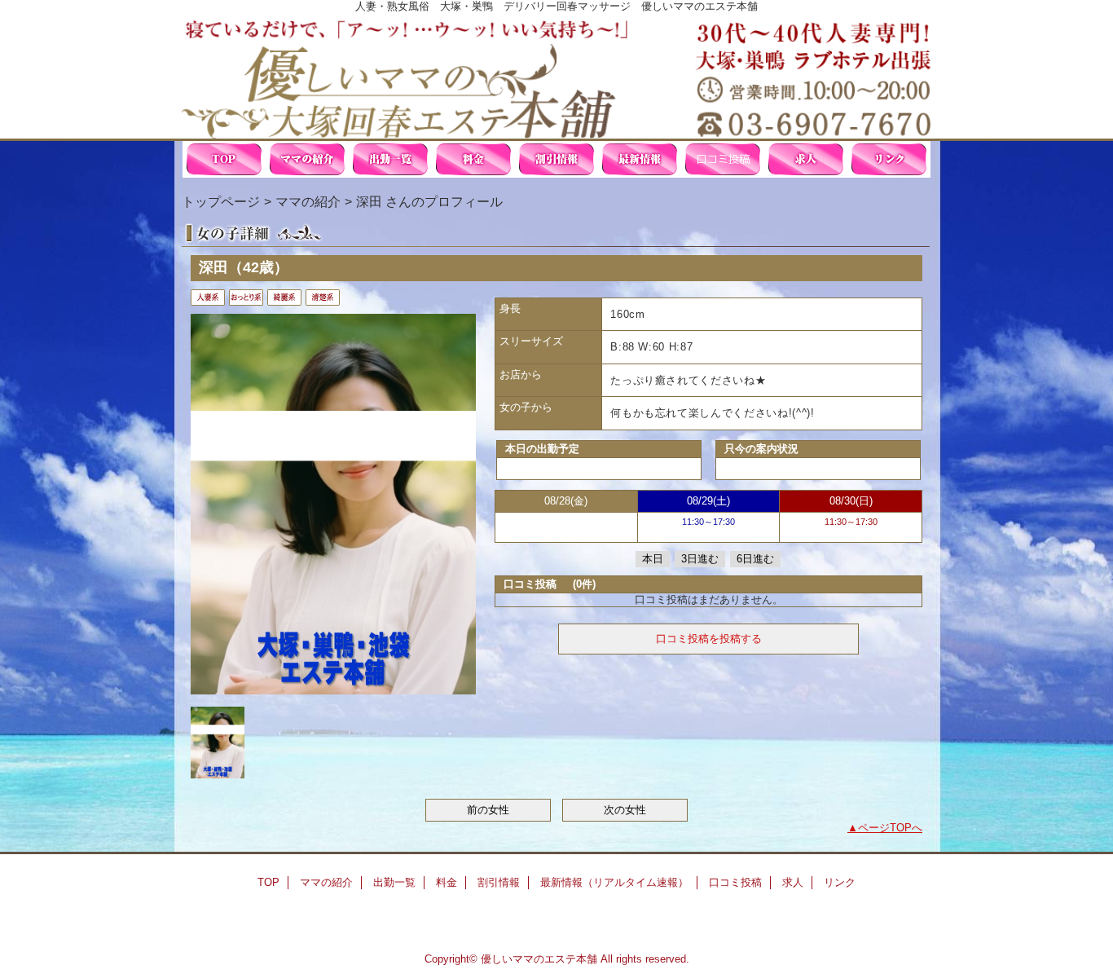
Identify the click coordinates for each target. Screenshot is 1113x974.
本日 (652, 559)
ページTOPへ (890, 828)
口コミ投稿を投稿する (709, 638)
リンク (888, 159)
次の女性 (625, 810)
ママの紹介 (307, 159)
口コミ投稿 (722, 159)
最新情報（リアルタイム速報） (639, 159)
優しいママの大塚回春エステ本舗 (556, 75)
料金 (473, 159)
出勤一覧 (390, 159)
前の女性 (488, 810)
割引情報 (556, 159)
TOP (224, 159)
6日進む (755, 559)
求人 (805, 159)
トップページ (221, 201)
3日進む (700, 559)
